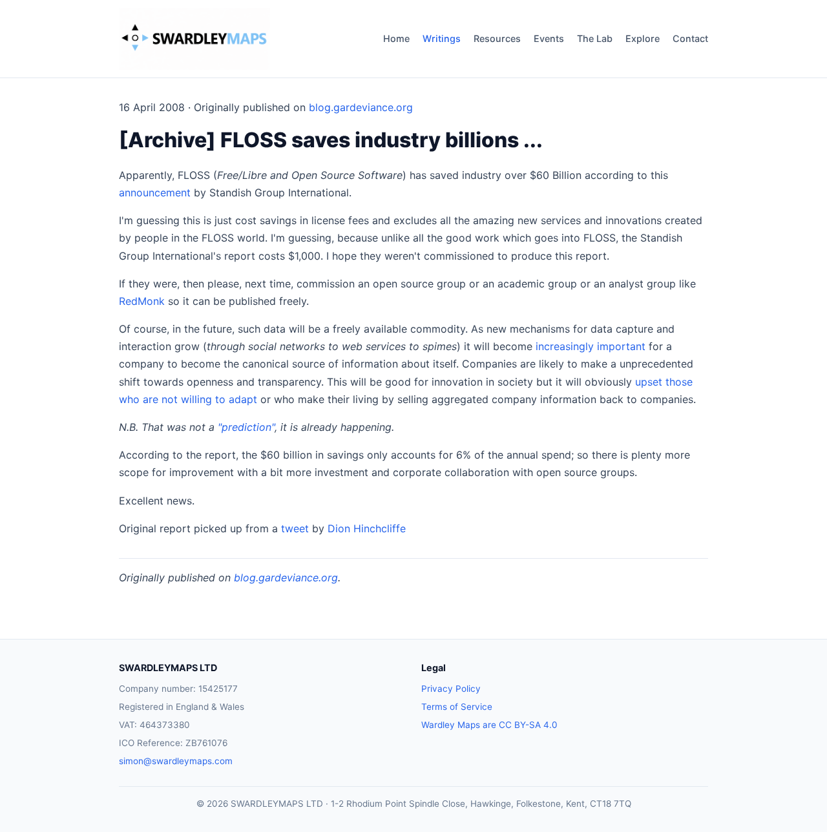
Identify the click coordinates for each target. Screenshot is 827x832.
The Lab (594, 38)
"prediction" (246, 427)
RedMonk (142, 301)
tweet (295, 528)
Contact (690, 38)
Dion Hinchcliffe (367, 528)
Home (396, 38)
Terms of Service (456, 707)
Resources (497, 38)
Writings (442, 38)
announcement (155, 192)
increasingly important (590, 346)
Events (549, 38)
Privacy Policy (451, 688)
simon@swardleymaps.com (176, 761)
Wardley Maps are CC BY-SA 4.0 (489, 725)
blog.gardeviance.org (361, 107)
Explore (642, 38)
